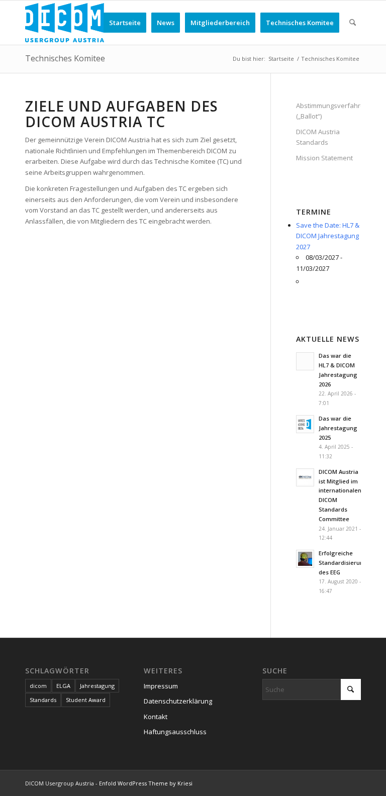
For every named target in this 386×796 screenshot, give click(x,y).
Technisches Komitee (65, 58)
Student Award (86, 700)
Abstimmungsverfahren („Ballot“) (328, 111)
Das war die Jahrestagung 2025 (338, 428)
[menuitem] (125, 23)
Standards (43, 700)
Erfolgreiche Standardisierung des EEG (343, 562)
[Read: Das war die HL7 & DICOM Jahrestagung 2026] (305, 361)
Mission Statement (324, 157)
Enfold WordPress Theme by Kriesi (145, 783)
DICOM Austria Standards (318, 137)
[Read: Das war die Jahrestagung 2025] (305, 424)
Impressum (161, 685)
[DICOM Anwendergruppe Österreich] (64, 23)
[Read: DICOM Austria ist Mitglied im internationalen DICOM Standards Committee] (305, 477)
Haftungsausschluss (175, 731)
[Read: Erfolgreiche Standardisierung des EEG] (305, 559)
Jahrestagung (97, 685)
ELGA (63, 685)
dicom (38, 685)
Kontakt (155, 716)
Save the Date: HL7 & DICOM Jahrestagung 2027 (327, 236)
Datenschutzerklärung (178, 701)
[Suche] (352, 23)
